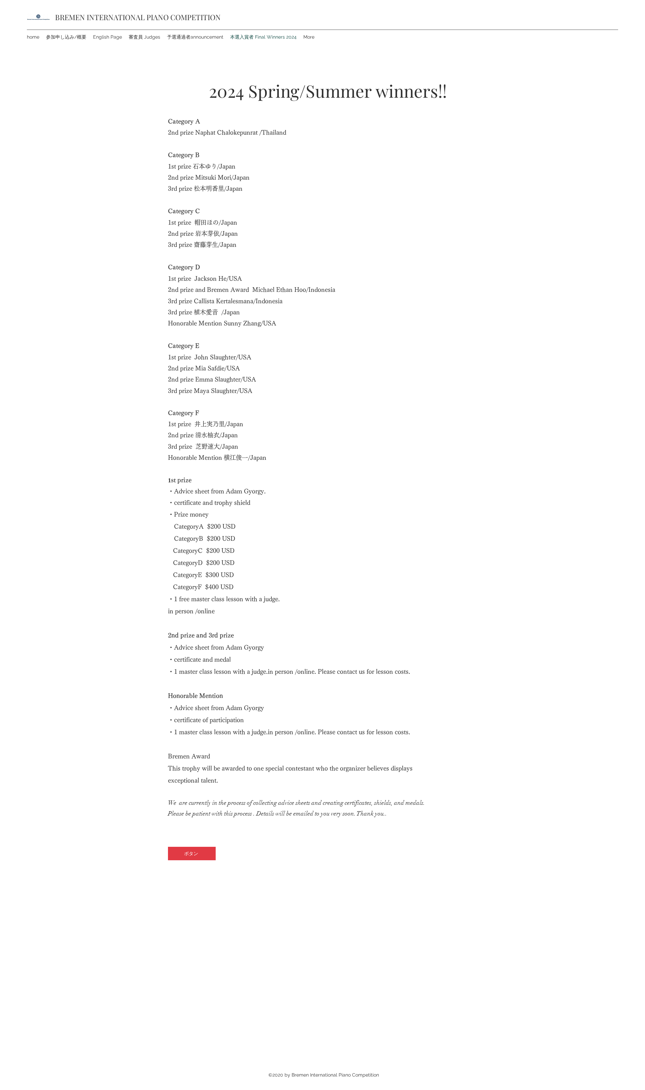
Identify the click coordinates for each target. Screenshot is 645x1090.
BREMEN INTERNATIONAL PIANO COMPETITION (138, 17)
